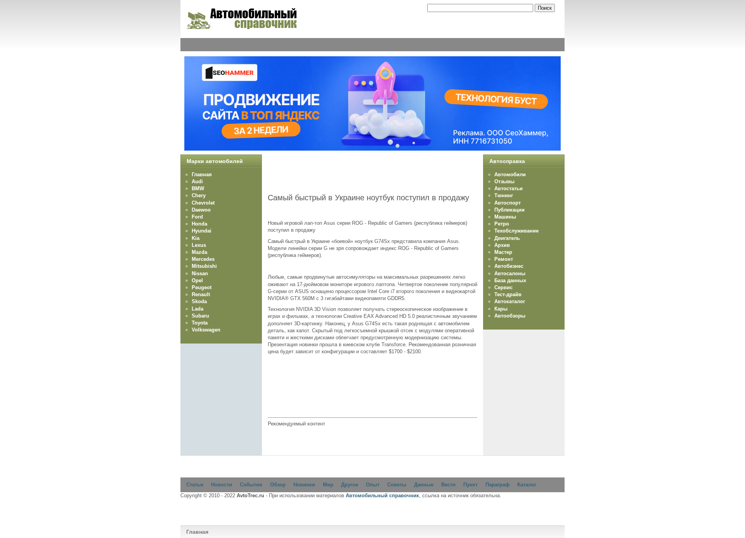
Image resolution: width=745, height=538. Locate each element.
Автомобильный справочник (382, 495)
